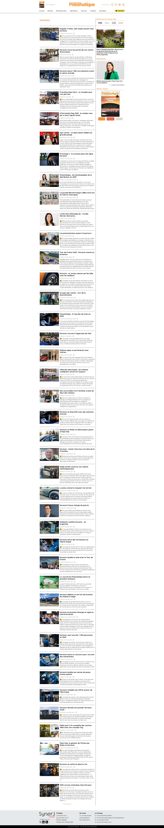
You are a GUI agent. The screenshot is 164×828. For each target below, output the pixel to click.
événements (105, 4)
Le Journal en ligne (85, 815)
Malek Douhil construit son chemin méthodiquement (74, 468)
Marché (50, 11)
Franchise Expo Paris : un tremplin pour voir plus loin (76, 93)
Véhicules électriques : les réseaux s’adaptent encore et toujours (74, 371)
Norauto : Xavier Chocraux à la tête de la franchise (77, 450)
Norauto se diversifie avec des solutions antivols (77, 413)
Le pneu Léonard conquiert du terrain (75, 488)
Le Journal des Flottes (102, 820)
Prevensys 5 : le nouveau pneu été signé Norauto (76, 155)
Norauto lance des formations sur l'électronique (74, 541)
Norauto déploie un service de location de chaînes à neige (76, 595)
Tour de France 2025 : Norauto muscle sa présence (77, 253)
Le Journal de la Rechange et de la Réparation (109, 818)
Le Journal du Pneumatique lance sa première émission (75, 578)
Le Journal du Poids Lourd (103, 822)
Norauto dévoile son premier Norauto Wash (76, 709)
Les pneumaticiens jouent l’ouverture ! (76, 233)
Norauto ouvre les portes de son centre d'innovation (76, 51)
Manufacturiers (61, 11)
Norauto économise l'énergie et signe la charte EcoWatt (76, 613)
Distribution (74, 11)
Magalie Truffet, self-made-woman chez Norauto (77, 30)
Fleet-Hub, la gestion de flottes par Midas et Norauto (75, 744)
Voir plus (119, 119)
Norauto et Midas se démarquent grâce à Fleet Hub (76, 431)
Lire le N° (102, 119)
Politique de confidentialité (64, 822)
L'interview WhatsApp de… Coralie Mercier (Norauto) (74, 215)
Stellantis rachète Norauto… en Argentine (73, 523)
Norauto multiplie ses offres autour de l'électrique (76, 691)
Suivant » (68, 804)
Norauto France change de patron (74, 505)
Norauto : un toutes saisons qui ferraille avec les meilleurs (76, 274)
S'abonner (110, 119)
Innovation (102, 11)
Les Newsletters (84, 818)
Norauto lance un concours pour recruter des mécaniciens (77, 655)
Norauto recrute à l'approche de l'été (75, 333)
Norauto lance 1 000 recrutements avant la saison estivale (77, 72)
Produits (93, 11)
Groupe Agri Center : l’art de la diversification (73, 294)
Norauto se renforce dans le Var (73, 764)
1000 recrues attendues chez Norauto (75, 785)
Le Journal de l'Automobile (103, 815)
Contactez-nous (61, 815)
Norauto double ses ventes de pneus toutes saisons (75, 673)
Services (84, 11)
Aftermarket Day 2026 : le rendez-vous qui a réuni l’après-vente (76, 114)
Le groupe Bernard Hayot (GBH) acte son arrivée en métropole (77, 194)
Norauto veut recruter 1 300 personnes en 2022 (76, 636)
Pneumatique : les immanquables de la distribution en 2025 (76, 176)
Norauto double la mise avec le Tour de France (76, 558)
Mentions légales (61, 820)
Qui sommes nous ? (62, 818)
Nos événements (84, 820)
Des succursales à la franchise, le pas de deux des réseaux (77, 392)
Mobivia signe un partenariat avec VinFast (74, 351)
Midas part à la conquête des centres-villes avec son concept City (76, 726)
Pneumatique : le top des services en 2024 (75, 315)
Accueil (41, 11)
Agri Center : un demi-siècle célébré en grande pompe (76, 134)
